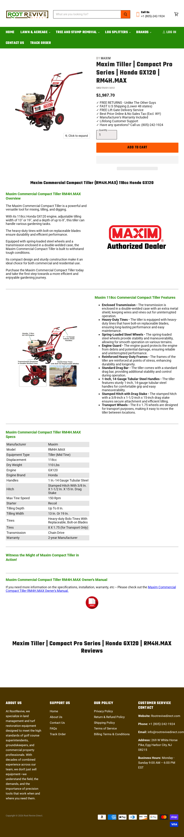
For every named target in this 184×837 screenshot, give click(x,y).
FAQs (53, 728)
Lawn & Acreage (34, 32)
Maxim (106, 58)
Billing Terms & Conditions (112, 734)
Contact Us (15, 43)
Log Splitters (117, 32)
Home (10, 32)
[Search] (125, 14)
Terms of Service (105, 728)
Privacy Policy (103, 711)
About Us (56, 717)
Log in (170, 32)
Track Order (40, 43)
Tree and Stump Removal (77, 32)
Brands (142, 32)
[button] (137, 160)
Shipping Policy (104, 722)
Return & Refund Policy (109, 717)
